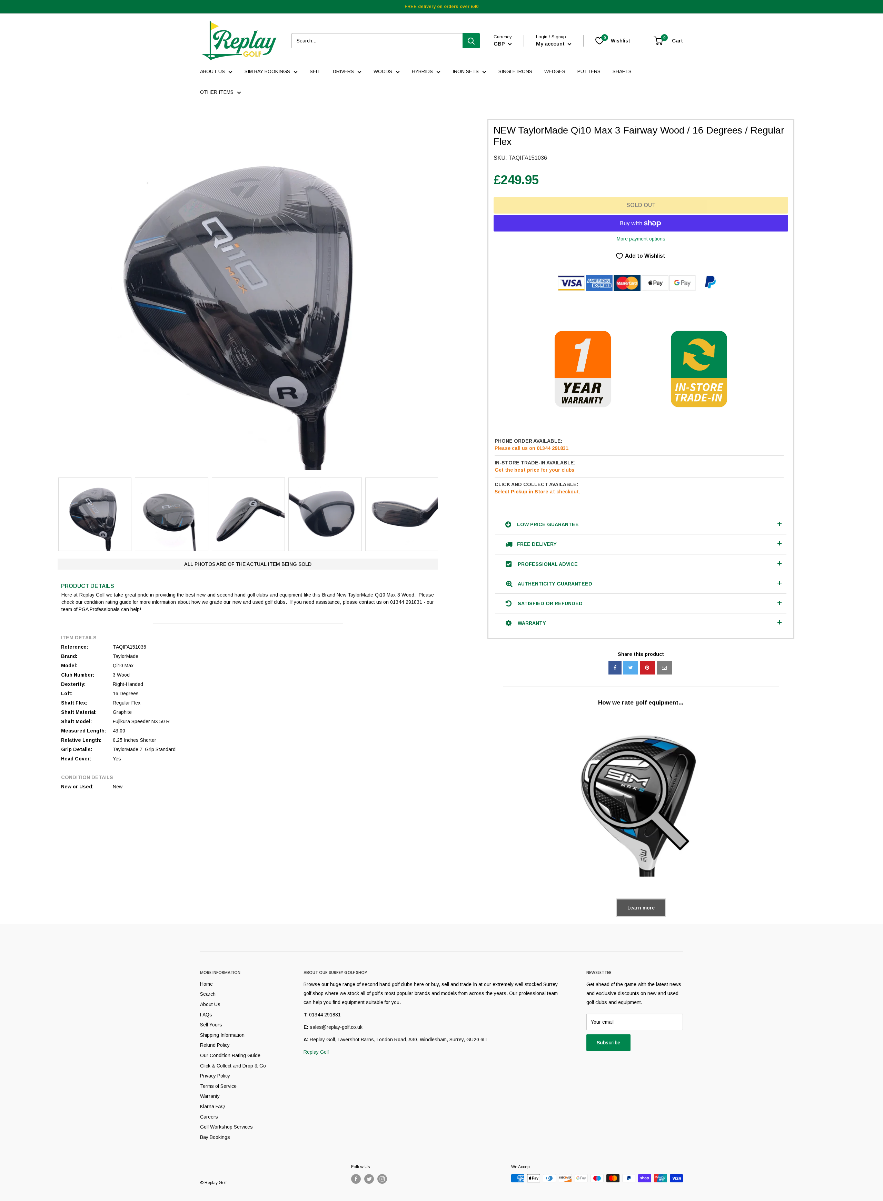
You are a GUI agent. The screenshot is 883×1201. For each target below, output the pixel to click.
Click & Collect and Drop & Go (233, 1066)
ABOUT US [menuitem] (212, 71)
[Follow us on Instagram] (382, 1179)
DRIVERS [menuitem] (343, 71)
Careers (209, 1117)
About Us (210, 1004)
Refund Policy (215, 1045)
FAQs (206, 1014)
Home (206, 984)
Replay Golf (316, 1052)
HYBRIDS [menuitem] (422, 71)
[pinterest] (647, 668)
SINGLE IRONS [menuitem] (515, 71)
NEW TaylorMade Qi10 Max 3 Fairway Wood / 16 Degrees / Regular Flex (639, 136)
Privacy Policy (215, 1076)
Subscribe (608, 1042)
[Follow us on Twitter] (369, 1179)
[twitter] (630, 668)
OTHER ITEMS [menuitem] (217, 92)
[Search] (471, 40)
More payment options (641, 239)
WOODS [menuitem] (383, 71)
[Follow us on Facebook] (356, 1179)
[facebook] (615, 668)
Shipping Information (222, 1035)
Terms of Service (218, 1086)
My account (551, 44)
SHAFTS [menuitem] (622, 71)
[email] (664, 668)
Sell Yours (211, 1024)
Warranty (210, 1096)
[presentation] (51, 514)
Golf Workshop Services (226, 1127)
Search (208, 994)
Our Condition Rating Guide (230, 1055)
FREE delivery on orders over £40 (441, 6)
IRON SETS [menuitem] (466, 71)
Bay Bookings (215, 1137)
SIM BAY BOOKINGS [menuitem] (267, 71)
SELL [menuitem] (315, 71)
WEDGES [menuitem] (554, 71)
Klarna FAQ (212, 1106)
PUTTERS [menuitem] (589, 71)
